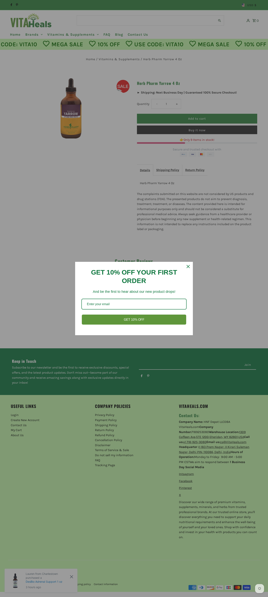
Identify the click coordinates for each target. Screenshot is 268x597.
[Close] (188, 266)
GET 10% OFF (134, 319)
